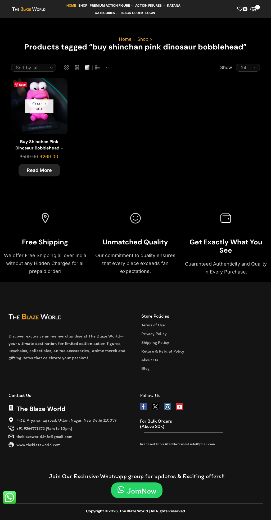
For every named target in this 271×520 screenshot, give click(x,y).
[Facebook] (143, 406)
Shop (82, 5)
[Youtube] (179, 406)
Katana (173, 5)
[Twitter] (155, 406)
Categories (105, 13)
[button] (136, 490)
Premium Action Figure (110, 5)
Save (22, 84)
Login (150, 13)
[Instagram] (167, 406)
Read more (39, 170)
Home (71, 5)
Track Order (131, 13)
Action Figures (148, 5)
